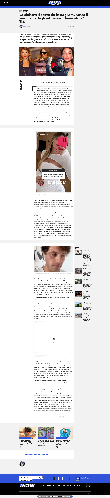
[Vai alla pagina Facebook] (87, 485)
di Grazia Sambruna (26, 26)
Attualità (44, 7)
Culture (59, 7)
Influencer (38, 454)
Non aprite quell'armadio (62, 437)
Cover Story (65, 7)
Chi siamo (85, 493)
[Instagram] (60, 478)
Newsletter (66, 478)
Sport (54, 7)
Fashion (78, 485)
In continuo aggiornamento (25, 437)
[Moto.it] (7, 3)
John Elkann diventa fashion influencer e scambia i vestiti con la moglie (46, 442)
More (20, 425)
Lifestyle (50, 7)
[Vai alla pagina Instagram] (89, 485)
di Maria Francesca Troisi (26, 446)
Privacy (89, 493)
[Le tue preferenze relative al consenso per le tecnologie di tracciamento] (108, 496)
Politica (28, 454)
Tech (74, 485)
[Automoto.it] (4, 3)
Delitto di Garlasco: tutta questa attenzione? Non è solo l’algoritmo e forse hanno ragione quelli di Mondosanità (87, 317)
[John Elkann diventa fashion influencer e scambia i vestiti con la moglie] (46, 433)
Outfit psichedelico (42, 437)
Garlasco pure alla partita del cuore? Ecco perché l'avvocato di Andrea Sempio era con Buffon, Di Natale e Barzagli (87, 306)
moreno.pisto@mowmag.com (85, 479)
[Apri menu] (1, 3)
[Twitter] (56, 478)
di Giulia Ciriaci (42, 445)
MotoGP (60, 485)
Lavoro (32, 454)
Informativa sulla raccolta (44, 496)
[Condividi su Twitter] (21, 84)
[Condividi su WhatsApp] (21, 86)
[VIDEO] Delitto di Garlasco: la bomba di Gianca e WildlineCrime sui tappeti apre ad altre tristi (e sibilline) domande (87, 272)
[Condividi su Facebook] (21, 81)
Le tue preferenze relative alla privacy (60, 496)
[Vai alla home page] (55, 2)
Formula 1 (54, 485)
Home (20, 11)
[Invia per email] (21, 89)
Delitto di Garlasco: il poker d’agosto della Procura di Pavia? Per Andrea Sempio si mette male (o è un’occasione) (87, 295)
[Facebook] (52, 478)
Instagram (44, 454)
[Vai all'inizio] (27, 485)
